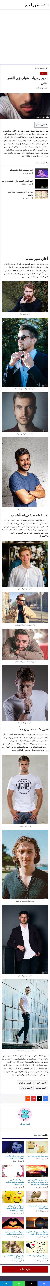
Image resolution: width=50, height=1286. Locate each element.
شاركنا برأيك (25, 1269)
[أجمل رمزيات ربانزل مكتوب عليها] (41, 173)
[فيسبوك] (45, 1098)
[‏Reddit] (27, 1098)
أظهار (38, 125)
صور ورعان (25, 1088)
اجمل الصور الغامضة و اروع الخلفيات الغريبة (17, 181)
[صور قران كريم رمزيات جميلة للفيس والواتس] (41, 194)
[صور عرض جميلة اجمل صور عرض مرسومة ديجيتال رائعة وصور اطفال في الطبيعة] (37, 1171)
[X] (39, 1098)
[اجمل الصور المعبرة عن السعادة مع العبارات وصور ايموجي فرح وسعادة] (13, 1197)
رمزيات (36, 68)
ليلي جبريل (25, 1124)
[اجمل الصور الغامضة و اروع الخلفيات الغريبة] (41, 184)
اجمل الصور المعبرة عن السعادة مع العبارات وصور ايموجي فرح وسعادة (15, 1208)
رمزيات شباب (24, 1083)
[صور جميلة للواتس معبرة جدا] (37, 1147)
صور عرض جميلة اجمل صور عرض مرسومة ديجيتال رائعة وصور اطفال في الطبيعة (38, 1182)
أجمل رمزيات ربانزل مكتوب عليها (21, 170)
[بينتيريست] (33, 1098)
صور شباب (40, 1088)
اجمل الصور (40, 1083)
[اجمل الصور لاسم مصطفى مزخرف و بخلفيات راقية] (13, 1223)
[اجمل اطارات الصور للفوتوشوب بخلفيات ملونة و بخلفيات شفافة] (13, 1171)
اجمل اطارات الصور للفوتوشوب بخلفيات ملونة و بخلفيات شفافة (14, 1182)
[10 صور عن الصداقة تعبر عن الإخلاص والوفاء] (13, 1247)
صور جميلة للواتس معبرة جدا (38, 1156)
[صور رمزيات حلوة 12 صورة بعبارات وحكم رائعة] (13, 1147)
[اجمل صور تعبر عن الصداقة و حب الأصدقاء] (37, 1197)
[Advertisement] (25, 37)
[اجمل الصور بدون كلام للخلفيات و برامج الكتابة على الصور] (37, 1223)
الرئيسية (43, 68)
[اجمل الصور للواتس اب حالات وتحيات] (37, 1247)
